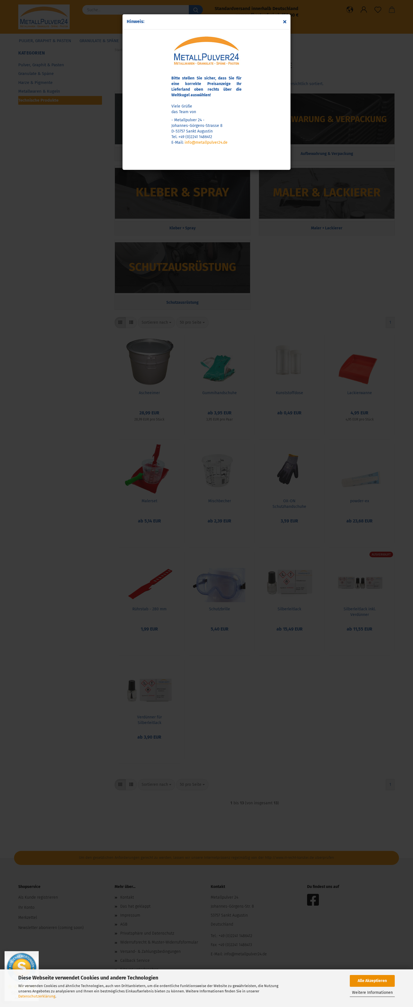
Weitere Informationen (372, 992)
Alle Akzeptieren (372, 980)
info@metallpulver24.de (206, 142)
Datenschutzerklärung (36, 996)
